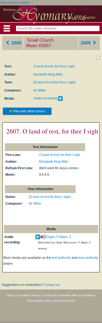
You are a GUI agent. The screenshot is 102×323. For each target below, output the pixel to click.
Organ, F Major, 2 (58, 237)
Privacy (36, 295)
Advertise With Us (70, 295)
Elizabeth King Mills (48, 74)
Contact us (52, 285)
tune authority (88, 258)
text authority (61, 258)
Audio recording (45, 98)
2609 (86, 43)
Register (89, 17)
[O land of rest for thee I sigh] (54, 82)
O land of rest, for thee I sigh (54, 66)
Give (48, 300)
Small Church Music (40, 43)
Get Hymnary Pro (64, 300)
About (11, 295)
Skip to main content (15, 3)
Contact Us (50, 295)
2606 (15, 43)
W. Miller (39, 90)
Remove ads (12, 10)
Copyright (23, 295)
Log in (71, 17)
